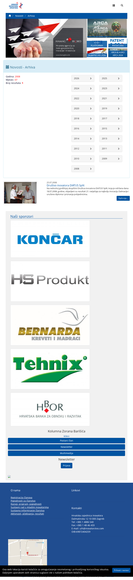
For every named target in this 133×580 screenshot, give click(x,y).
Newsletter (67, 446)
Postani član (66, 440)
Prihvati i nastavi (121, 570)
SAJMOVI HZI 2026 (97, 55)
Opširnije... (123, 198)
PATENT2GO (118, 45)
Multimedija (66, 453)
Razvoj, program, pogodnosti (26, 504)
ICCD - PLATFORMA (97, 44)
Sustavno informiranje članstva (27, 510)
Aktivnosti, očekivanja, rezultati (27, 513)
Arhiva (31, 15)
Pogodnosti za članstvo (23, 500)
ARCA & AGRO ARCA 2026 (118, 54)
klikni (66, 436)
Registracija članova (21, 497)
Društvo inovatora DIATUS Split (66, 185)
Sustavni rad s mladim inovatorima (30, 507)
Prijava (66, 465)
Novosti (19, 15)
